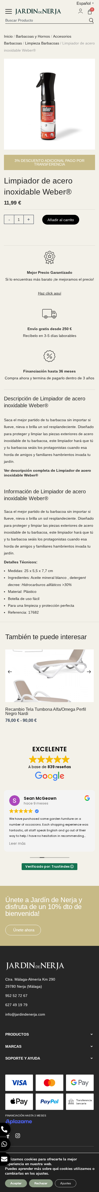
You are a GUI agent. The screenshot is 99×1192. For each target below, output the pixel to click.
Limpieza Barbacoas (42, 43)
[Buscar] (91, 20)
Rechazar (41, 1183)
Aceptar (16, 1183)
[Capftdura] (49, 104)
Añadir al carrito (61, 220)
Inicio (8, 36)
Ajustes (65, 1183)
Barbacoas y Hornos (33, 36)
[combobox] (47, 20)
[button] (8, 12)
